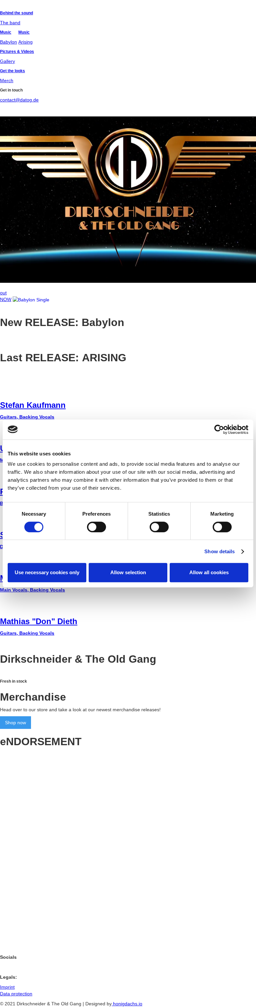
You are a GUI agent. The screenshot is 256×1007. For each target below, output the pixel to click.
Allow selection (128, 572)
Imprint (7, 987)
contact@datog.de (19, 99)
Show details (219, 551)
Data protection (16, 993)
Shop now (15, 722)
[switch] (96, 527)
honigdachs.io (127, 1003)
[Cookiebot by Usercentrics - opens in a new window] (219, 429)
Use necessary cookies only (47, 572)
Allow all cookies (209, 572)
